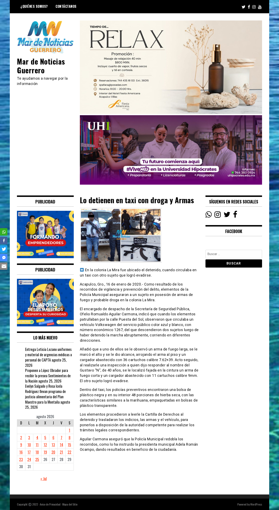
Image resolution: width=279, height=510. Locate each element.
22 (69, 452)
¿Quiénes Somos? (34, 6)
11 (37, 444)
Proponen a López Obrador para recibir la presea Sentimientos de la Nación (48, 375)
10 (29, 444)
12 (45, 444)
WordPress (256, 504)
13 (53, 444)
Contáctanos (66, 6)
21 (61, 452)
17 (29, 452)
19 (45, 452)
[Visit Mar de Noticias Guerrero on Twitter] (227, 215)
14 (61, 444)
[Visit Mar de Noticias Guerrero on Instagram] (217, 215)
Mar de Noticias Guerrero (41, 65)
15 (69, 444)
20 (53, 452)
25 (37, 459)
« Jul (43, 478)
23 (21, 459)
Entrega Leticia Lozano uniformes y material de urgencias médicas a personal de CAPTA (48, 354)
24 (29, 459)
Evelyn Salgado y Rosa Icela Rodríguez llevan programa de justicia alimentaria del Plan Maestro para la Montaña (45, 393)
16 (21, 452)
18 (37, 452)
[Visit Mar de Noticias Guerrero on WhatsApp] (208, 215)
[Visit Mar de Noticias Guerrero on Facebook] (235, 215)
